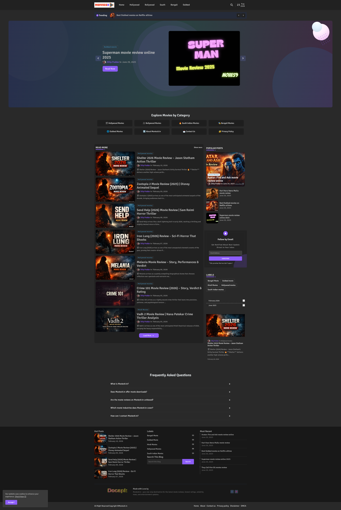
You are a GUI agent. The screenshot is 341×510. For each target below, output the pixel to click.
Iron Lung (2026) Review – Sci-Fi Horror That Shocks (166, 238)
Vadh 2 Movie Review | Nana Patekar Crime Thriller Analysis (165, 316)
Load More (147, 335)
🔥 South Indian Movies (189, 123)
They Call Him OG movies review (214, 467)
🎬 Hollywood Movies (114, 123)
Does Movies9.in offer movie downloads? (170, 392)
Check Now (19, 496)
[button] (231, 5)
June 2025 (226, 305)
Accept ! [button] (11, 502)
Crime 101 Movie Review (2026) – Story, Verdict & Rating (169, 290)
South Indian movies (216, 289)
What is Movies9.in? (170, 384)
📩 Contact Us (189, 131)
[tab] (121, 5)
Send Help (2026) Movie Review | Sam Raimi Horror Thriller (165, 212)
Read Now (110, 68)
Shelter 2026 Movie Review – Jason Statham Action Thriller (165, 159)
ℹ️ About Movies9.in (152, 131)
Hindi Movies (213, 285)
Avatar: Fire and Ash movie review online (218, 434)
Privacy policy (223, 506)
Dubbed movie (227, 281)
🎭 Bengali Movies (226, 123)
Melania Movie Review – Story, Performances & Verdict (168, 264)
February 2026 (226, 301)
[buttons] (232, 491)
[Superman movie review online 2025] (204, 58)
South (162, 5)
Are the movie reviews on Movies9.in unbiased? (170, 400)
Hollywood (134, 5)
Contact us (211, 506)
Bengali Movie (213, 281)
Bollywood (150, 5)
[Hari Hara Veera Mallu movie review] (212, 193)
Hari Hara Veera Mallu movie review (229, 191)
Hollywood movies (228, 285)
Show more (198, 147)
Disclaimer (234, 506)
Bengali (174, 5)
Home (121, 5)
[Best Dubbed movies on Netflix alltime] (112, 15)
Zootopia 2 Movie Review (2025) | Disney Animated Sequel (163, 185)
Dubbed (186, 5)
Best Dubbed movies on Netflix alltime (134, 15)
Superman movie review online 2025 (129, 55)
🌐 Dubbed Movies (115, 131)
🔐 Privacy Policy (226, 131)
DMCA (243, 506)
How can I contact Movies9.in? (170, 416)
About (202, 506)
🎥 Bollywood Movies (152, 123)
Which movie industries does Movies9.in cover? (170, 408)
